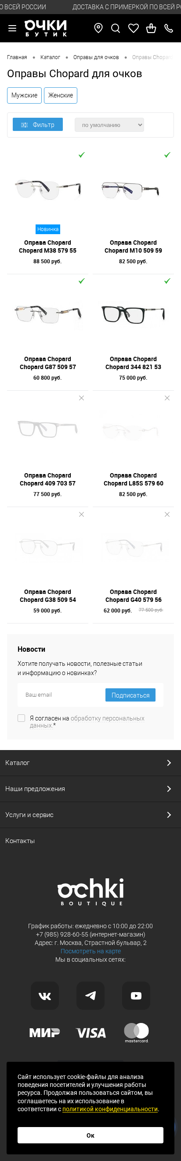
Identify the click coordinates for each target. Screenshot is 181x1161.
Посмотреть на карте (91, 951)
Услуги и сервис (29, 815)
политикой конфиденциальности (110, 1108)
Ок (90, 1135)
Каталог (17, 763)
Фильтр (43, 124)
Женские (60, 95)
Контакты (20, 841)
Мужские (24, 95)
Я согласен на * (87, 722)
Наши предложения (35, 789)
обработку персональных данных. (87, 722)
